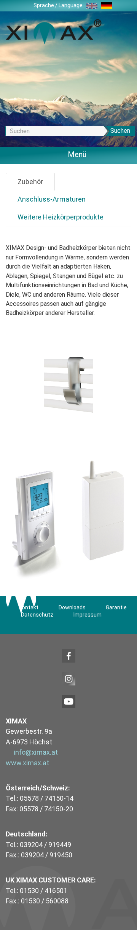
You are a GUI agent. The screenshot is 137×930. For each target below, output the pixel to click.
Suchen (120, 130)
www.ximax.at (27, 763)
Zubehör (30, 182)
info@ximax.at (36, 752)
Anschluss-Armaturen (52, 199)
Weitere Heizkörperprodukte (61, 217)
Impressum (87, 615)
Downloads (72, 607)
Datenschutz (37, 615)
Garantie (116, 607)
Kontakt (28, 607)
